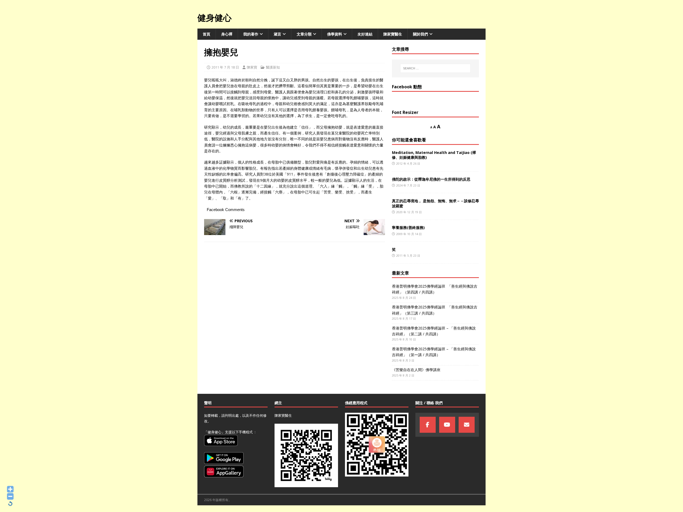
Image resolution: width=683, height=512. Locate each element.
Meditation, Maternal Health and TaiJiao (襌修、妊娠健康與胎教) (434, 155)
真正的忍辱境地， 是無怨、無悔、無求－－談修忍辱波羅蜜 (435, 203)
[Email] (467, 425)
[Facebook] (428, 425)
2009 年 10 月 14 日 (409, 234)
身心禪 (226, 34)
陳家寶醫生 (392, 34)
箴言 (277, 34)
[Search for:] (435, 68)
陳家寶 (252, 67)
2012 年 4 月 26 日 (408, 163)
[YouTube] (447, 425)
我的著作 (250, 34)
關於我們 (420, 34)
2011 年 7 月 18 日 (225, 67)
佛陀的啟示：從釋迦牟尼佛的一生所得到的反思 (431, 179)
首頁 (206, 34)
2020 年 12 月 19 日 (409, 212)
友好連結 (365, 34)
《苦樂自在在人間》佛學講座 (416, 369)
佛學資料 (334, 34)
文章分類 (304, 34)
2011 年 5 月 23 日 (408, 255)
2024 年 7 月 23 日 (408, 185)
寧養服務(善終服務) (408, 227)
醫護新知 (273, 67)
